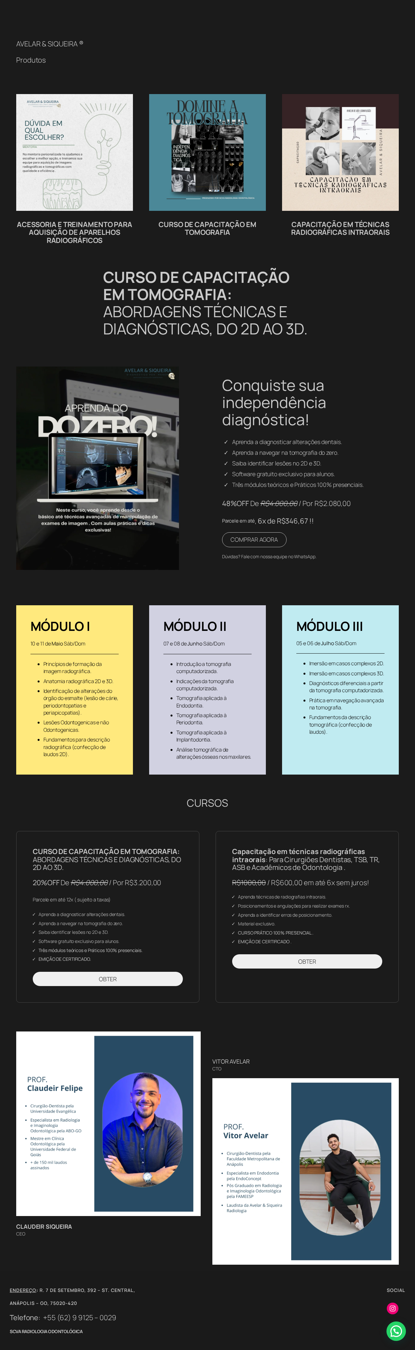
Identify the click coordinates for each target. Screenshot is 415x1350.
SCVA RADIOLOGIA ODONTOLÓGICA (46, 1331)
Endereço (23, 1290)
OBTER (108, 979)
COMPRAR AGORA (254, 539)
